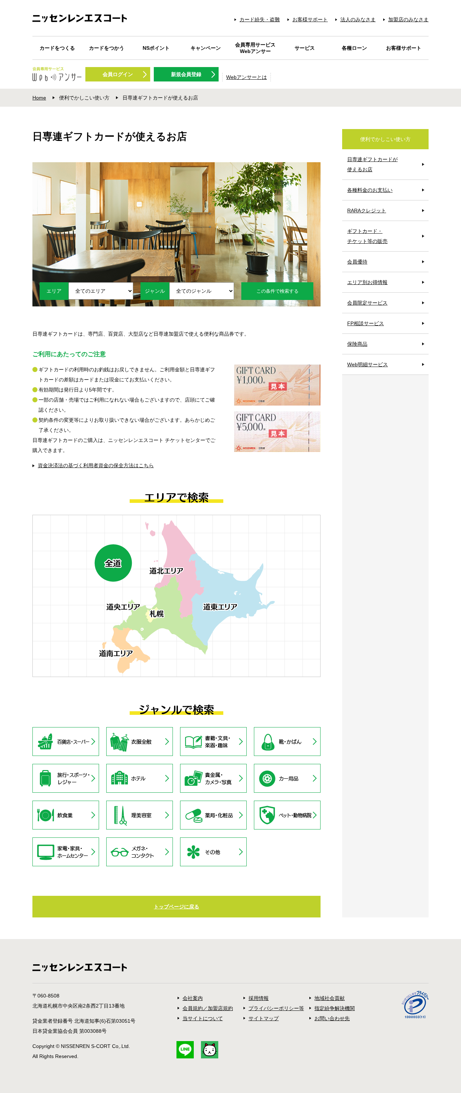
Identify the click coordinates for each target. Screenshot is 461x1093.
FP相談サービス (365, 323)
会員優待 (357, 262)
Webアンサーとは (246, 77)
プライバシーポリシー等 (276, 1008)
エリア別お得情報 (367, 282)
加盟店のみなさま (408, 19)
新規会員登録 (186, 74)
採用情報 (259, 998)
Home (39, 98)
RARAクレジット (366, 210)
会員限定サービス (367, 303)
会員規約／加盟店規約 (208, 1008)
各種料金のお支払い (370, 190)
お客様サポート (310, 19)
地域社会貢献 (329, 998)
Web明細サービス (367, 364)
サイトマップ (264, 1018)
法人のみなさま (358, 19)
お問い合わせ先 (332, 1018)
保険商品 (357, 344)
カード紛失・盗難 (260, 19)
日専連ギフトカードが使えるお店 (372, 164)
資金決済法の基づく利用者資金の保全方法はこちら (96, 465)
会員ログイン (118, 74)
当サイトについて (203, 1018)
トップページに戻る (176, 907)
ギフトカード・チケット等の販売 (367, 236)
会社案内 (193, 998)
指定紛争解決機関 (334, 1008)
